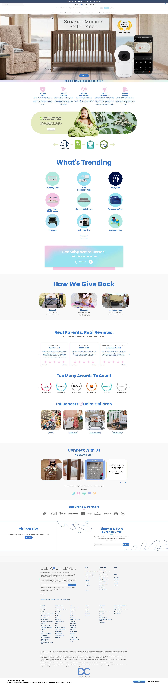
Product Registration (104, 578)
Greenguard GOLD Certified (91, 572)
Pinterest (116, 581)
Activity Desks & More (75, 619)
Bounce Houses (73, 631)
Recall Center (88, 578)
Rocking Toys (73, 625)
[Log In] (162, 4)
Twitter (115, 585)
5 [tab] (86, 367)
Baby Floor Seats (103, 617)
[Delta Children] (58, 568)
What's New (93, 8)
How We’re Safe (88, 570)
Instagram (116, 577)
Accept (139, 681)
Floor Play (72, 635)
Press (86, 587)
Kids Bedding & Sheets (60, 627)
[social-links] (73, 494)
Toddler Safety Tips (89, 576)
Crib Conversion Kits (45, 637)
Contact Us (102, 587)
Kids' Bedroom (59, 12)
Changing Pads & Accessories (45, 640)
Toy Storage (73, 615)
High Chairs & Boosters (104, 611)
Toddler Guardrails (118, 608)
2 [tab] (82, 367)
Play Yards (101, 613)
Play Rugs (72, 629)
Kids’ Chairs (58, 619)
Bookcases (43, 629)
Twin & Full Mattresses (60, 629)
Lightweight (87, 613)
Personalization (112, 12)
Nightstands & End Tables (46, 627)
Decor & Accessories (45, 625)
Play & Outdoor (67, 12)
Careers (86, 590)
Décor (56, 623)
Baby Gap (43, 611)
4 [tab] (85, 367)
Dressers (57, 613)
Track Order (102, 585)
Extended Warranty (103, 580)
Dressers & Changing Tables (47, 613)
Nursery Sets (43, 608)
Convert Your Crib (103, 574)
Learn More (51, 129)
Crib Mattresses (44, 619)
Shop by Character (59, 635)
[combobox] (12, 4)
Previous (39, 354)
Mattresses (91, 12)
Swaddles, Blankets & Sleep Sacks (47, 643)
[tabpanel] (54, 354)
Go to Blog (28, 537)
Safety (61, 8)
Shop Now (84, 76)
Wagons (79, 12)
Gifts (98, 8)
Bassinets (43, 623)
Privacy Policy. (69, 682)
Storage (57, 617)
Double (86, 611)
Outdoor (72, 617)
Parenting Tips (86, 8)
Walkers (101, 615)
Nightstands (58, 615)
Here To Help (68, 8)
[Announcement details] (69, 599)
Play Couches (73, 623)
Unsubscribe (43, 594)
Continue (126, 544)
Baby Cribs (43, 609)
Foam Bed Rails (58, 631)
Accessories (104, 12)
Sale (112, 7)
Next (129, 354)
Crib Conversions (77, 8)
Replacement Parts (103, 576)
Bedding (98, 12)
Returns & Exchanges (104, 583)
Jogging (86, 609)
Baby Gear (84, 12)
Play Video (82, 262)
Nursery (51, 12)
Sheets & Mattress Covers (47, 621)
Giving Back (87, 585)
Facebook (116, 579)
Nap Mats (57, 637)
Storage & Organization (46, 633)
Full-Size (87, 608)
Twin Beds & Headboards (61, 609)
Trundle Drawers (44, 635)
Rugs (42, 631)
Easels (71, 613)
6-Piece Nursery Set (54, 345)
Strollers (75, 12)
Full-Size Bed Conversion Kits (120, 609)
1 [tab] (81, 367)
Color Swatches (103, 589)
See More (84, 237)
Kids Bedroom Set (84, 345)
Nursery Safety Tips (89, 574)
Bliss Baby (106, 8)
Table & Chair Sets (59, 621)
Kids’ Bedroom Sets (59, 608)
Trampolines (73, 627)
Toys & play (72, 609)
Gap (101, 8)
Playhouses (72, 611)
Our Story (87, 583)
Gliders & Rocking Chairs (46, 615)
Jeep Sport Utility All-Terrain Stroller (113, 345)
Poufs (71, 641)
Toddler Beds (58, 611)
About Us (56, 8)
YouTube (116, 583)
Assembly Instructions (104, 572)
